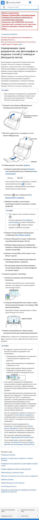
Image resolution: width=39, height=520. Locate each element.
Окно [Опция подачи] (22, 235)
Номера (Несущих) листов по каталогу (12, 483)
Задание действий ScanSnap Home (22, 437)
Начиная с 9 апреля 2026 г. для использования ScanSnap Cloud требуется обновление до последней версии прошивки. (18, 17)
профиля (26, 165)
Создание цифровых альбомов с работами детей (16, 469)
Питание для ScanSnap (8, 455)
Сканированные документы (10, 34)
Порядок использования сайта (28, 510)
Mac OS (20, 178)
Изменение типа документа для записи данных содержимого (19, 476)
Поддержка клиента (6, 516)
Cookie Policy (24, 516)
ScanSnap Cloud (16, 442)
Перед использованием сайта (8, 510)
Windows (10, 178)
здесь (20, 44)
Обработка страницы (7, 479)
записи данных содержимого (24, 415)
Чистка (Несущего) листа (8, 486)
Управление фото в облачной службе (12, 472)
